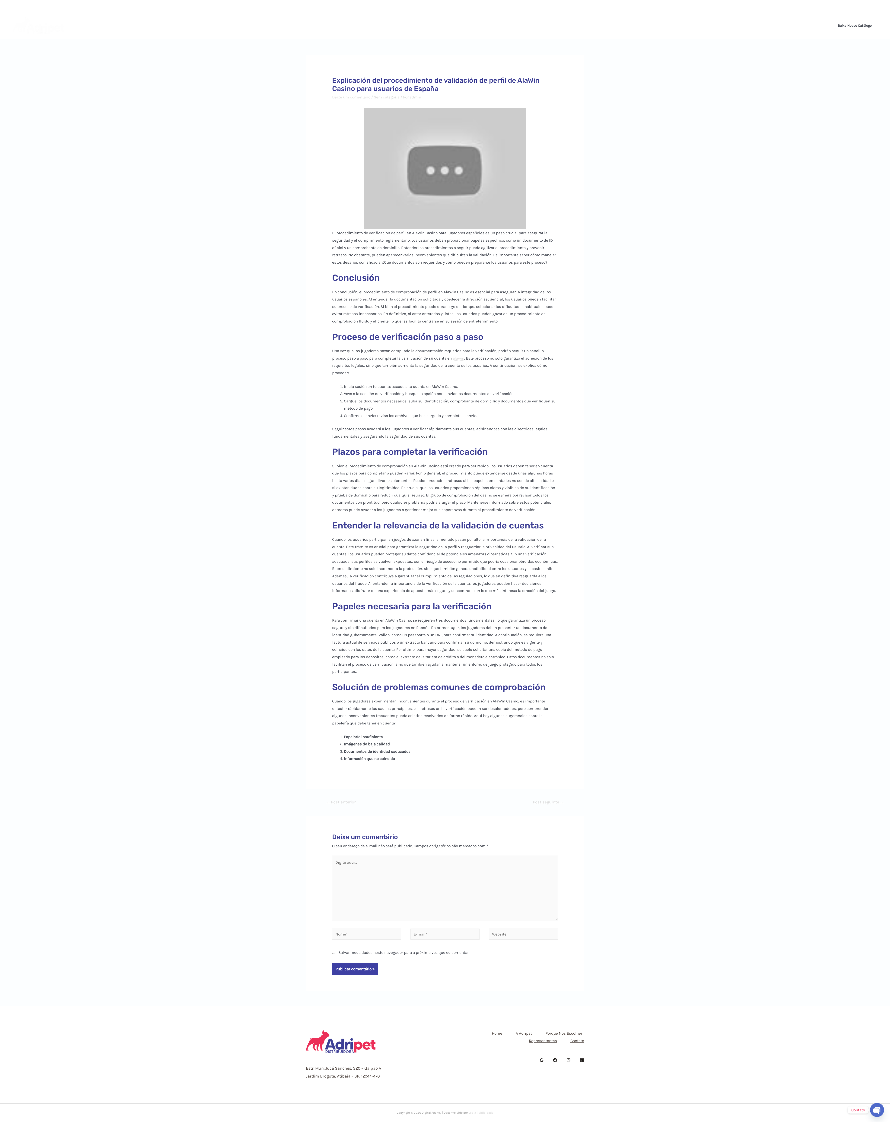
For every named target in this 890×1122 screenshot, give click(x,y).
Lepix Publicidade (481, 1112)
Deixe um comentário (351, 97)
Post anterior (341, 802)
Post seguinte (548, 802)
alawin (458, 358)
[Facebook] (866, 6)
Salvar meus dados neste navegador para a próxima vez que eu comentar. (403, 952)
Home (374, 25)
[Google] (542, 1060)
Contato (513, 25)
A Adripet (398, 25)
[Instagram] (873, 6)
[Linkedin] (880, 6)
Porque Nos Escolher (436, 25)
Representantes (481, 25)
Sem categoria (387, 97)
